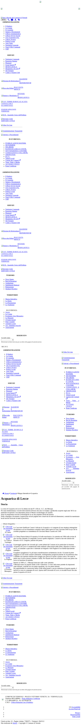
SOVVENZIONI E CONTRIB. (16, 151)
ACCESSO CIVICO (12, 164)
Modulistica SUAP (11, 69)
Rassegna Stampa (11, 61)
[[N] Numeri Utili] (9, 20)
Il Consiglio (9, 30)
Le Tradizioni (9, 305)
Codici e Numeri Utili (12, 72)
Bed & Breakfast (11, 281)
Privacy (77, 713)
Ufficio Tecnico (10, 39)
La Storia (8, 301)
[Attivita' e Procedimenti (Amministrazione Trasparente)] (9, 135)
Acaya (7, 312)
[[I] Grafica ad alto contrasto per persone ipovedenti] (19, 20)
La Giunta (8, 28)
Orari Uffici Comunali (12, 47)
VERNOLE (8, 110)
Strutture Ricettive (11, 289)
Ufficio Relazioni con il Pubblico (22, 702)
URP (7, 49)
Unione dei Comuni (12, 160)
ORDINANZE (10, 155)
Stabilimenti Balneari (12, 285)
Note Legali (76, 716)
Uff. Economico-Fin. (12, 37)
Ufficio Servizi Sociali (12, 36)
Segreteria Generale (11, 45)
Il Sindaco (8, 26)
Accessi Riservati (74, 709)
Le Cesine (8, 314)
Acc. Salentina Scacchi (13, 325)
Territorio (13, 493)
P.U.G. (7, 156)
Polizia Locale (10, 41)
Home (6, 493)
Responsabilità (75, 715)
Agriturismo (9, 283)
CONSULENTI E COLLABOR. (16, 153)
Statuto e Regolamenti (12, 32)
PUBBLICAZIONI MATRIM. (15, 143)
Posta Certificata (10, 166)
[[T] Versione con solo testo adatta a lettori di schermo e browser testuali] (15, 20)
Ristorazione (9, 287)
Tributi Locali (9, 158)
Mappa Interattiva (11, 299)
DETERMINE (10, 145)
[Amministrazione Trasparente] (11, 131)
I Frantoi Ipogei (10, 320)
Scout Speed (9, 65)
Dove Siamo (9, 279)
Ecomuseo (14, 316)
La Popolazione (10, 303)
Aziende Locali (10, 324)
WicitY (15, 723)
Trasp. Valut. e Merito (12, 162)
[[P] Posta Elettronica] (12, 20)
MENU (4, 20)
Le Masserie (9, 318)
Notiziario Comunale (12, 59)
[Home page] (40, 18)
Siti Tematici (9, 71)
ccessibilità (76, 707)
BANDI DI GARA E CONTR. (16, 149)
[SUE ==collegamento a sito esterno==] (13, 115)
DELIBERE (9, 147)
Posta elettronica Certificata (31, 698)
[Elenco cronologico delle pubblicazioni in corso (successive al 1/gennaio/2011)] (6, 125)
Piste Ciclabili (10, 322)
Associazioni (9, 327)
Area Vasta (9, 43)
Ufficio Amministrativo (13, 34)
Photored (8, 63)
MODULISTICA (11, 67)
